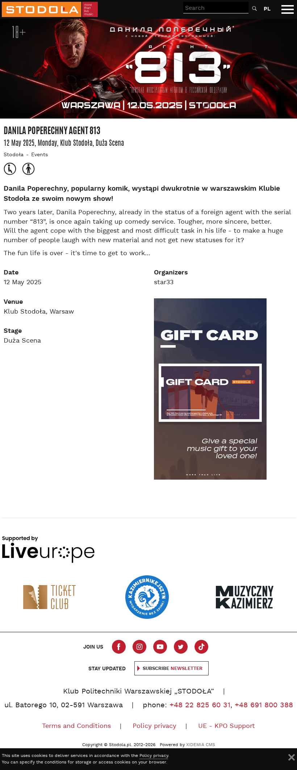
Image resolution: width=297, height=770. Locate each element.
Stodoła (14, 155)
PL (267, 8)
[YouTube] (160, 647)
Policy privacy (154, 726)
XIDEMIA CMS (200, 745)
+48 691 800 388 (264, 705)
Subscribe (172, 669)
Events (39, 155)
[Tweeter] (181, 647)
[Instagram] (139, 647)
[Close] (291, 757)
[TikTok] (201, 647)
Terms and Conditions (76, 726)
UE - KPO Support (226, 726)
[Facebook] (119, 647)
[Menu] (287, 9)
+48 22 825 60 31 (200, 705)
